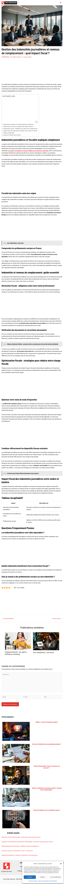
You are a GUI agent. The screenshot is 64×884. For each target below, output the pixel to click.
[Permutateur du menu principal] (61, 2)
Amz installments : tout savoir (43, 652)
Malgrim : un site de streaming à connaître (47, 722)
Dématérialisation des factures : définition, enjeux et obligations (20, 846)
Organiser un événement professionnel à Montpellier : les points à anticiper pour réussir (27, 841)
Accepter (29, 877)
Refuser (43, 877)
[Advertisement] (32, 72)
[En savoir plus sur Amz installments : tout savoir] (46, 641)
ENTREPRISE (5, 57)
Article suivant (57, 618)
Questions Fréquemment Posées (12, 135)
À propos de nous (6, 871)
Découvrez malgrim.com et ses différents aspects (46, 810)
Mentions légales (53, 880)
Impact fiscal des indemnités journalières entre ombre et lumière (20, 130)
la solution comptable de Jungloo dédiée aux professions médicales (28, 150)
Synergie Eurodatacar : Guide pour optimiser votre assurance (19, 855)
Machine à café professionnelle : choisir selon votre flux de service (21, 837)
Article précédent (8, 618)
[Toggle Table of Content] (35, 122)
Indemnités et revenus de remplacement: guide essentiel (18, 126)
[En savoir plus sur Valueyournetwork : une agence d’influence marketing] (18, 641)
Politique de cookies (33, 880)
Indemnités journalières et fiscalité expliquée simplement (18, 124)
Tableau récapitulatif (9, 133)
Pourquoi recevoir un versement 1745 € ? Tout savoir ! (17, 851)
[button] (61, 863)
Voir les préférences (55, 877)
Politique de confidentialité (43, 880)
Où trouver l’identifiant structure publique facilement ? (46, 744)
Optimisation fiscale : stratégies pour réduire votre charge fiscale (20, 128)
